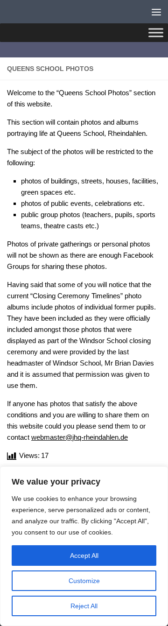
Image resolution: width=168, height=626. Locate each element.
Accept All (84, 555)
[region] (84, 546)
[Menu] (156, 11)
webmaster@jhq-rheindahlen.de (79, 437)
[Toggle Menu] (155, 32)
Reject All (84, 606)
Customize (84, 580)
